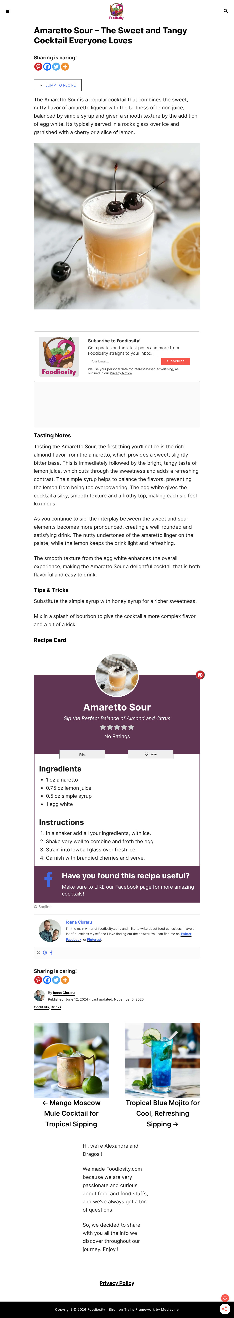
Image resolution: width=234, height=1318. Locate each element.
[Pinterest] (38, 67)
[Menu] (7, 11)
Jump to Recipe (60, 85)
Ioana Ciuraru (64, 993)
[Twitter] (56, 67)
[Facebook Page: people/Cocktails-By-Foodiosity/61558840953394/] (50, 883)
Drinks (56, 1007)
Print (82, 754)
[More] (65, 67)
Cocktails (41, 1007)
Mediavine (170, 1309)
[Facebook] (47, 67)
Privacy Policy (117, 1283)
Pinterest (94, 939)
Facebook (73, 939)
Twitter (186, 934)
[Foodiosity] (116, 11)
